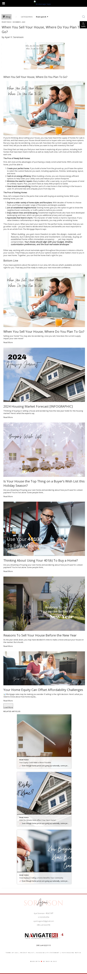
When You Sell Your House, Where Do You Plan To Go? (43, 331)
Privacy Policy (27, 952)
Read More (8, 342)
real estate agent (37, 250)
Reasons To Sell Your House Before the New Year (40, 635)
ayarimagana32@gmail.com (43, 921)
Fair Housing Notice (71, 952)
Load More (8, 707)
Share (83, 26)
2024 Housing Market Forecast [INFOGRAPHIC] (38, 406)
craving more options (74, 140)
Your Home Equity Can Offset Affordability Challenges (43, 690)
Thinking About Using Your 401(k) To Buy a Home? (40, 560)
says (44, 229)
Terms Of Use (12, 952)
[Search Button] (84, 17)
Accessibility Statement (47, 952)
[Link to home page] (43, 3)
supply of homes (69, 138)
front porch (6, 22)
